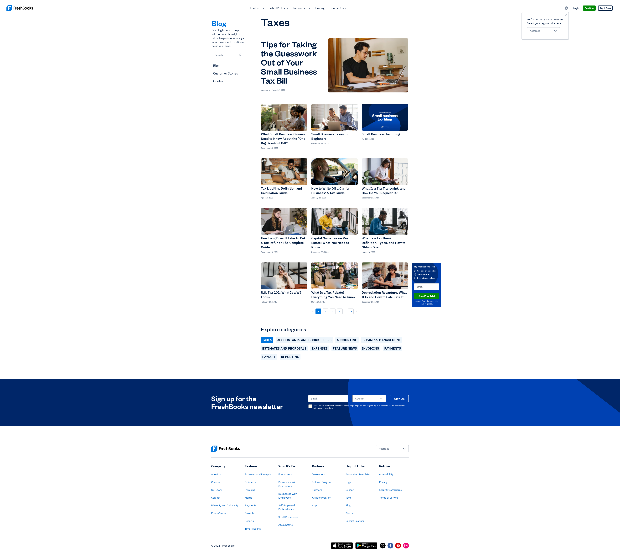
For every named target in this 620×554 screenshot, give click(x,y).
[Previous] (312, 311)
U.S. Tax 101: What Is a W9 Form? (281, 294)
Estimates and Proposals (284, 348)
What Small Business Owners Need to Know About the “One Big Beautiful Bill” (283, 138)
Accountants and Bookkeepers (304, 340)
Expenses (319, 348)
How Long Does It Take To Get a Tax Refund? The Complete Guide (283, 242)
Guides (218, 81)
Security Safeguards (390, 489)
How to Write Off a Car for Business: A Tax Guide (330, 190)
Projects (249, 513)
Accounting (347, 340)
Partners (317, 489)
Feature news (345, 348)
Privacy (383, 482)
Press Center (218, 513)
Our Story (216, 489)
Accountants (285, 524)
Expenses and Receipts (258, 474)
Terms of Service (388, 497)
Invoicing (370, 348)
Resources (300, 8)
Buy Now (589, 8)
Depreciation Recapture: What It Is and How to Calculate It (384, 294)
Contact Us (337, 8)
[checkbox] (310, 406)
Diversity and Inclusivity (224, 505)
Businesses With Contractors (287, 484)
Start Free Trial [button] (426, 296)
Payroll (269, 357)
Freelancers (285, 474)
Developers (318, 474)
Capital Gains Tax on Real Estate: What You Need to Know (330, 242)
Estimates (250, 482)
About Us (216, 474)
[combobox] (543, 30)
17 (350, 311)
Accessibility (386, 474)
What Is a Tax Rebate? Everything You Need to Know (333, 294)
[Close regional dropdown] (565, 15)
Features (256, 8)
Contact (215, 497)
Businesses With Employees (287, 495)
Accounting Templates (358, 474)
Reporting (290, 357)
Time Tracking (252, 528)
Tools (348, 497)
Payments (392, 348)
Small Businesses (288, 517)
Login (576, 8)
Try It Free (605, 8)
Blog (216, 65)
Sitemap (350, 513)
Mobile (248, 497)
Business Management (381, 340)
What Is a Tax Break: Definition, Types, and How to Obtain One (383, 242)
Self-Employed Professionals (286, 507)
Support (350, 489)
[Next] (356, 311)
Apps (315, 505)
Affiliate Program (321, 497)
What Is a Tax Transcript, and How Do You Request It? (384, 190)
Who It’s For (277, 8)
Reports (249, 520)
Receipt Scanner (355, 520)
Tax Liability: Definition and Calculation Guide (281, 190)
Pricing (320, 8)
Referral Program (321, 482)
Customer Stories (225, 73)
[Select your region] (566, 8)
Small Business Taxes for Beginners (330, 136)
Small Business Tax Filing (381, 134)
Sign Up (399, 398)
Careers (215, 482)
